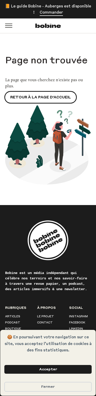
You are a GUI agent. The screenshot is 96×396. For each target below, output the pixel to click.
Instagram (78, 316)
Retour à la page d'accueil (40, 97)
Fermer (48, 387)
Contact (45, 322)
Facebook (77, 322)
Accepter (48, 369)
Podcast (12, 322)
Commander (51, 12)
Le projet (45, 316)
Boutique (13, 328)
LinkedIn (76, 328)
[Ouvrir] (8, 26)
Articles (12, 316)
